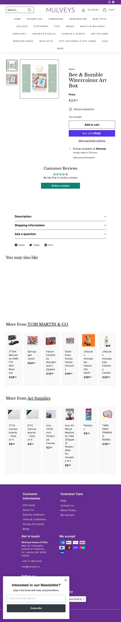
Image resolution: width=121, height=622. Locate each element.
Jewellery (19, 34)
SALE (105, 41)
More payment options (92, 140)
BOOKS (70, 26)
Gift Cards (29, 505)
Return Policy (68, 510)
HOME (17, 19)
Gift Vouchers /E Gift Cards (77, 41)
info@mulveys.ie (31, 566)
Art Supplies (38, 398)
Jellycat (22, 26)
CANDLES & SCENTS (73, 34)
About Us (28, 509)
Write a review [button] (60, 185)
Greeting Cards (23, 41)
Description (23, 216)
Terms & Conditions (34, 519)
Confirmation (78, 19)
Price (72, 94)
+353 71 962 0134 (32, 561)
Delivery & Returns (33, 514)
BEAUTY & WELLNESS (92, 26)
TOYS (57, 26)
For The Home (100, 34)
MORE (60, 48)
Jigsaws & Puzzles (44, 34)
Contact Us (67, 505)
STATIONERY (41, 26)
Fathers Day (34, 19)
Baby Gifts (100, 19)
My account (67, 514)
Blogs (26, 528)
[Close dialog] (65, 580)
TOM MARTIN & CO (47, 324)
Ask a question (25, 234)
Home (72, 69)
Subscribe (36, 608)
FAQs (63, 500)
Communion (55, 19)
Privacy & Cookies (33, 524)
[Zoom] (39, 79)
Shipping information (30, 225)
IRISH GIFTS (46, 41)
